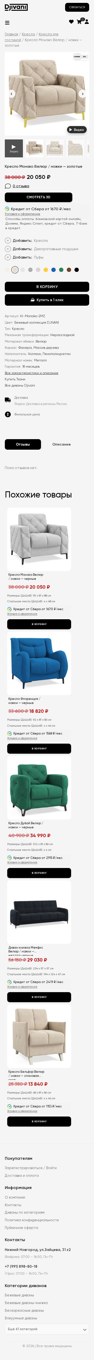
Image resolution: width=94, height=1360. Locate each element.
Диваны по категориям (25, 1212)
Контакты (13, 1205)
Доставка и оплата (22, 1175)
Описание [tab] (61, 444)
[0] (79, 21)
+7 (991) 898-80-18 (21, 1266)
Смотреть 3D (39, 197)
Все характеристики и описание (31, 373)
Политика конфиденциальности (32, 1220)
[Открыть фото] (47, 94)
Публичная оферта (21, 1228)
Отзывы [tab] (23, 444)
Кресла (28, 34)
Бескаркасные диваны (24, 1310)
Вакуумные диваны (21, 1318)
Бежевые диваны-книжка (26, 1303)
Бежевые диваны (19, 1295)
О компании (15, 1197)
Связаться (77, 7)
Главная (11, 34)
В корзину (47, 286)
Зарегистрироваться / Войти (31, 1168)
